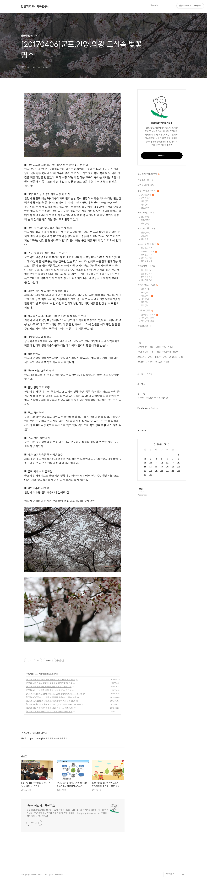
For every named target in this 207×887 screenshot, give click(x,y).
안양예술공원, (143, 352)
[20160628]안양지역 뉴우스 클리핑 (152, 397)
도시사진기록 (146, 244)
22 (178, 466)
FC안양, (158, 357)
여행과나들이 (144, 326)
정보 (145, 208)
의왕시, (151, 362)
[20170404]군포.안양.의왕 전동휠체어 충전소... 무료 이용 (51, 697)
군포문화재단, (143, 347)
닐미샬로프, (173, 357)
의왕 (145, 201)
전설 (144, 302)
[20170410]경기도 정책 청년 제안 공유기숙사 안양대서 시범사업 (54, 693)
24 (150, 470)
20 (167, 466)
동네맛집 (147, 270)
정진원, (158, 347)
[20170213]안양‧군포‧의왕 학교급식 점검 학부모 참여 (49, 711)
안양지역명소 (146, 266)
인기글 (149, 374)
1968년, (158, 362)
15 (178, 462)
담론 (145, 220)
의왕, (152, 347)
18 (156, 466)
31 (150, 474)
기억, (159, 352)
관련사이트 (169, 874)
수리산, (153, 352)
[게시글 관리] (38, 660)
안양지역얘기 (145, 212)
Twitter (155, 408)
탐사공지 (147, 258)
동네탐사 (147, 248)
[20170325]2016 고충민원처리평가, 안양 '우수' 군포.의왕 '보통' (54, 704)
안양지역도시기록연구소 (35, 6)
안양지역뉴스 (31, 674)
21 (173, 466)
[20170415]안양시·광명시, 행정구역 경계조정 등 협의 (49, 683)
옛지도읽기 (148, 318)
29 (178, 470)
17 (150, 466)
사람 (145, 223)
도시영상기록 (146, 228)
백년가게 (146, 280)
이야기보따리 (146, 285)
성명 (145, 217)
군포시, (151, 357)
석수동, (166, 362)
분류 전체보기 (147, 174)
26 (161, 470)
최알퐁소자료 (145, 179)
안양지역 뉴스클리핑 (174, 864)
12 (162, 462)
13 (167, 462)
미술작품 (147, 261)
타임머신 (144, 310)
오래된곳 (147, 254)
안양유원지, (167, 352)
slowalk (169, 848)
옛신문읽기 (147, 321)
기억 (145, 289)
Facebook (142, 408)
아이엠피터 (170, 843)
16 (145, 466)
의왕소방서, (142, 357)
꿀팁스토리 (170, 869)
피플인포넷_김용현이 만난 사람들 (175, 856)
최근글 (140, 374)
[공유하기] (34, 660)
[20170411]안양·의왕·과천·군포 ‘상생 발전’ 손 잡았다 (48, 690)
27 (167, 470)
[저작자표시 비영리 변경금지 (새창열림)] (60, 660)
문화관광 (146, 277)
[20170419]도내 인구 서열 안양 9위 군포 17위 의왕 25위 (50, 679)
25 (156, 470)
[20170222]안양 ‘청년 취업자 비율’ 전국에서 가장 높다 (49, 708)
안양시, (171, 347)
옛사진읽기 (148, 314)
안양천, (176, 352)
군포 (145, 198)
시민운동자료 (145, 185)
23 (145, 470)
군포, (165, 357)
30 (145, 474)
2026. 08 (162, 444)
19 (162, 466)
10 (150, 462)
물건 (144, 305)
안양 (146, 195)
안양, (164, 347)
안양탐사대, (142, 362)
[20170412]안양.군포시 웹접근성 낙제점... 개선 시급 (48, 686)
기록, (181, 357)
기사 (145, 299)
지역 (40, 674)
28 (173, 470)
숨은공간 (146, 273)
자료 (145, 296)
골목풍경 (147, 251)
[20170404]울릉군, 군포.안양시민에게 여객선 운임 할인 (50, 701)
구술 (144, 292)
